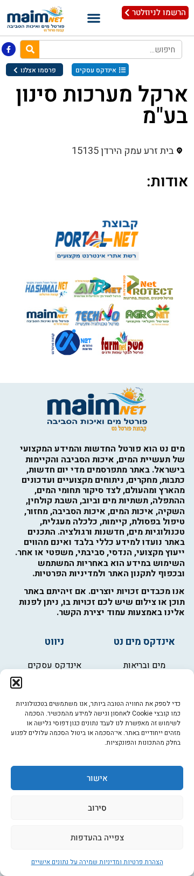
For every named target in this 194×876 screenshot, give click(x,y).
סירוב (97, 808)
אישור (97, 778)
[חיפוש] (29, 49)
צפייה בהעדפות (97, 838)
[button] (16, 682)
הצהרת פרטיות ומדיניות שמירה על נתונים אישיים (97, 862)
